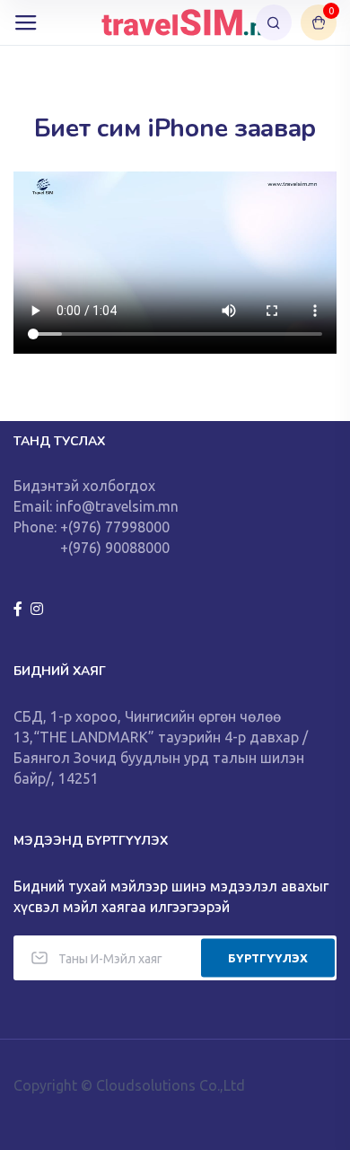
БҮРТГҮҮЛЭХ (268, 957)
